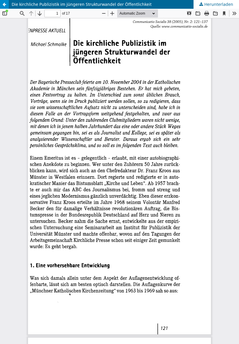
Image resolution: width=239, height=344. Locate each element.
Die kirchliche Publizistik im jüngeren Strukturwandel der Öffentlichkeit (82, 4)
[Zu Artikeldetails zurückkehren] (4, 4)
